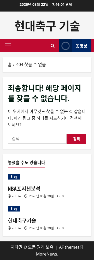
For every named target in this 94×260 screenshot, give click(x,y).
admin (16, 196)
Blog (13, 176)
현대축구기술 (22, 220)
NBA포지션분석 (24, 188)
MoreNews (46, 254)
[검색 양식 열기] (53, 46)
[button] (8, 45)
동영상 (81, 45)
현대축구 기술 (47, 25)
